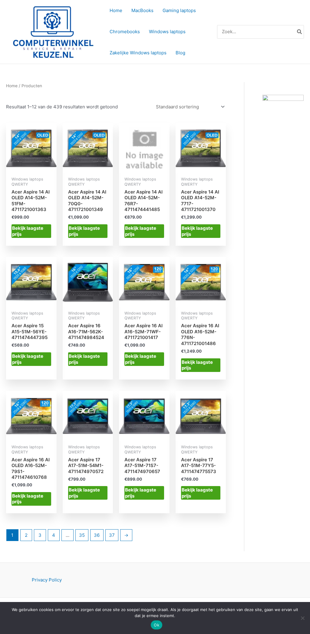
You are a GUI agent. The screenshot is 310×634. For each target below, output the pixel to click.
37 (112, 535)
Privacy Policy (47, 580)
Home (12, 85)
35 (82, 535)
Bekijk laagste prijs (27, 231)
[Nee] (302, 618)
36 (97, 535)
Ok (156, 625)
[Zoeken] (300, 31)
